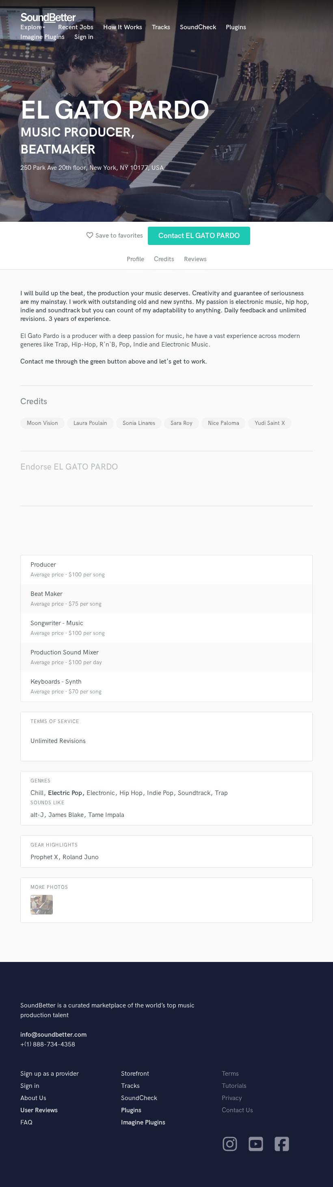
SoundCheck (198, 27)
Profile (135, 259)
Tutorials (234, 1086)
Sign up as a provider (49, 1074)
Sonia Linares (139, 423)
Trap (221, 793)
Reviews (195, 259)
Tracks (161, 27)
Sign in (83, 37)
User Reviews (39, 1110)
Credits (164, 259)
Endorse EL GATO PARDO (69, 467)
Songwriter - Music (56, 623)
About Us (33, 1098)
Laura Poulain (90, 423)
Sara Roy (181, 423)
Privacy (232, 1098)
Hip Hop (131, 793)
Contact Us (237, 1110)
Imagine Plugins (42, 37)
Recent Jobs (75, 27)
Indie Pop (160, 793)
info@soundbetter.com (53, 1035)
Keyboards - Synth (56, 682)
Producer (43, 565)
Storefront (135, 1074)
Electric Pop (65, 793)
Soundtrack (194, 793)
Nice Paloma (223, 423)
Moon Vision (42, 423)
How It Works (122, 27)
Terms (230, 1074)
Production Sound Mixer (64, 652)
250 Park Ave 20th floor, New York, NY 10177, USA (92, 168)
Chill (36, 793)
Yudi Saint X (270, 423)
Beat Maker (46, 594)
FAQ (26, 1122)
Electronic (100, 793)
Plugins (236, 27)
